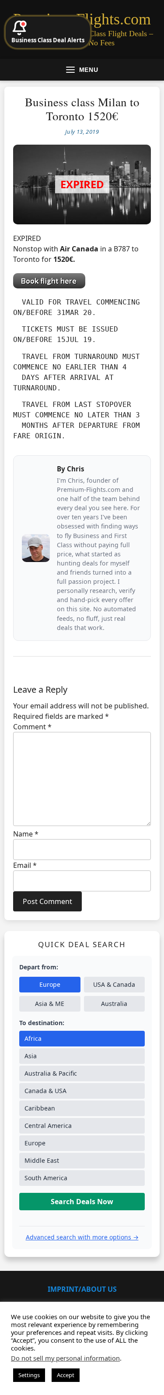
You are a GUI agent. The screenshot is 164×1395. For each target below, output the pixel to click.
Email (25, 865)
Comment (32, 726)
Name (25, 834)
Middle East (41, 1160)
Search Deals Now (82, 1201)
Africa (33, 1038)
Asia (30, 1056)
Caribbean (39, 1108)
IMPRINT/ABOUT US (82, 1289)
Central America (48, 1125)
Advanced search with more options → (82, 1237)
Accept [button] (65, 1375)
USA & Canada (114, 984)
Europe (49, 984)
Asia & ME (49, 1003)
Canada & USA (45, 1091)
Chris (75, 468)
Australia (114, 1003)
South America (45, 1178)
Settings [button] (29, 1375)
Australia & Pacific (50, 1073)
